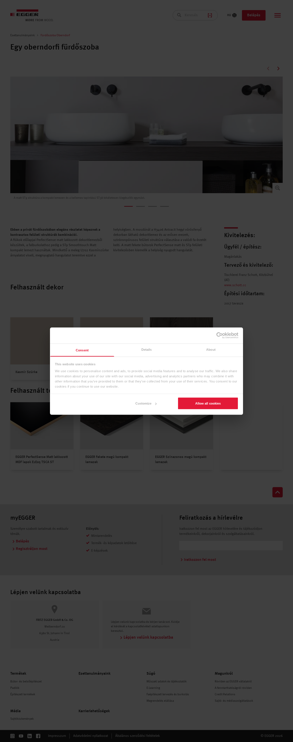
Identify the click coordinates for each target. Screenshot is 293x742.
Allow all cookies (208, 403)
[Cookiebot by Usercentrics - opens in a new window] (219, 335)
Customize (143, 403)
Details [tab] (146, 349)
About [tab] (211, 349)
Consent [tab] (82, 350)
